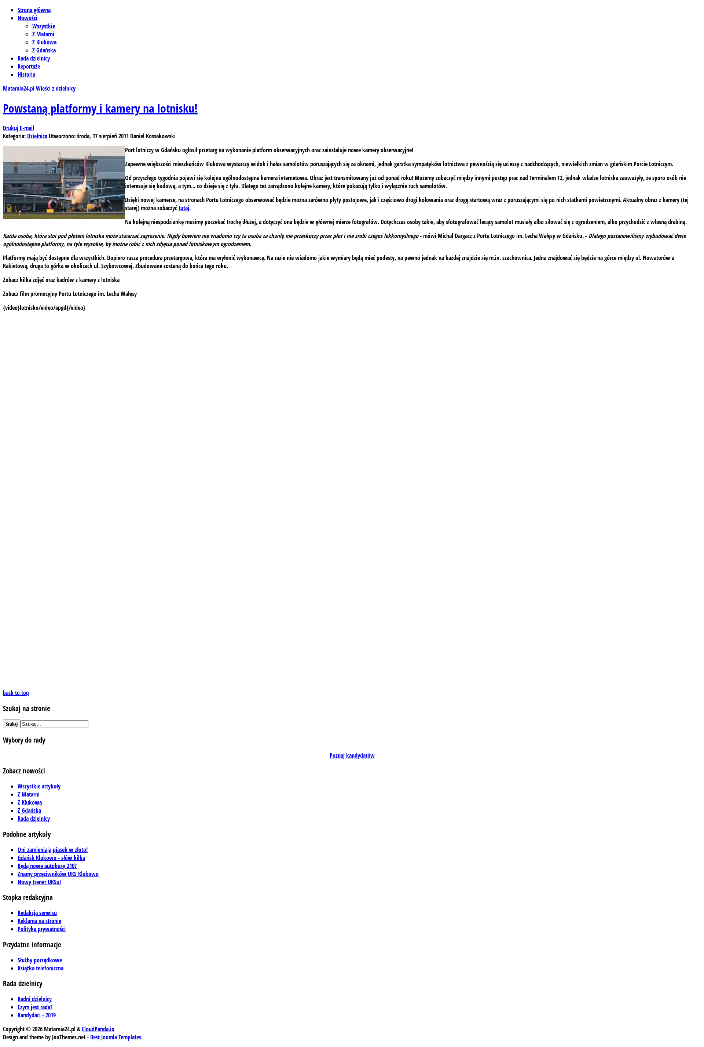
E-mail (27, 128)
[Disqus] (352, 409)
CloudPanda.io (98, 1029)
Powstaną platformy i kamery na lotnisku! (100, 108)
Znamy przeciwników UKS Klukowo (58, 874)
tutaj (184, 208)
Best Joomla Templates (115, 1037)
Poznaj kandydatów (352, 755)
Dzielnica (37, 136)
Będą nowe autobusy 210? (47, 866)
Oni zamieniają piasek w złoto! (53, 850)
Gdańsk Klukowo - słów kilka (51, 858)
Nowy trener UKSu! (39, 882)
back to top (16, 693)
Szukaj (12, 724)
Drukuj (11, 128)
